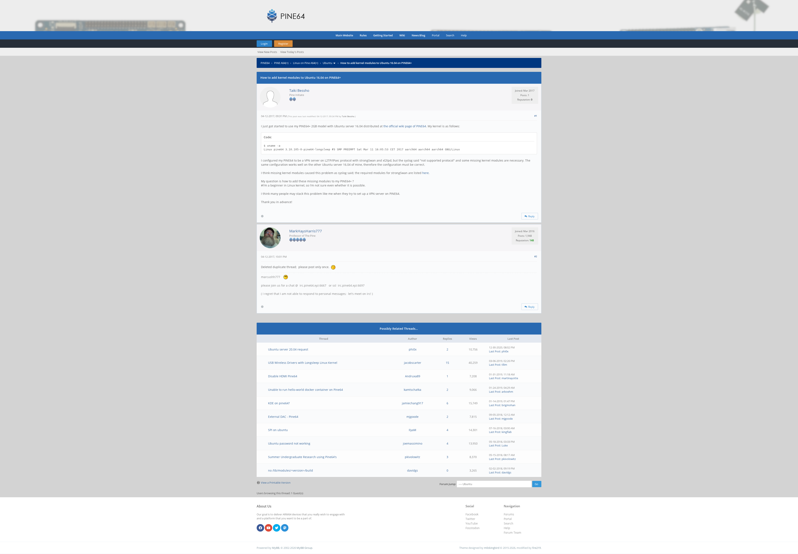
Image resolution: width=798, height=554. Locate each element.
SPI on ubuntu (278, 430)
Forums (509, 514)
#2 (535, 256)
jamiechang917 (412, 403)
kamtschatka (412, 390)
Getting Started (383, 35)
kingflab (507, 432)
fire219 (536, 548)
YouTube (472, 523)
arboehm (507, 391)
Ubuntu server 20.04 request (288, 349)
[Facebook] (260, 528)
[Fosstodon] (284, 528)
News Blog (418, 35)
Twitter (470, 519)
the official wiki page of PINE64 (404, 126)
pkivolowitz (412, 457)
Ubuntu (327, 63)
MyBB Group (304, 548)
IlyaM (412, 430)
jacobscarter (412, 363)
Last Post (494, 351)
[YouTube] (268, 528)
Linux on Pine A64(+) (305, 63)
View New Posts (267, 52)
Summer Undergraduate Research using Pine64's (302, 457)
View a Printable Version (276, 482)
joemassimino (412, 443)
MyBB (275, 548)
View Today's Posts (292, 52)
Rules (363, 35)
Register (283, 43)
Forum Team (512, 532)
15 (447, 363)
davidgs (412, 470)
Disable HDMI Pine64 (282, 376)
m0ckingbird (491, 548)
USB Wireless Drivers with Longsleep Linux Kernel (302, 363)
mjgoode (412, 417)
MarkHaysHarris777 (305, 231)
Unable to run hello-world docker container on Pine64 (305, 390)
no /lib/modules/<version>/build (290, 470)
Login (264, 43)
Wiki (402, 35)
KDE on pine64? (279, 403)
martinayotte (510, 378)
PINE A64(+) (281, 63)
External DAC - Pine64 (283, 417)
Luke (505, 445)
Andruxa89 (412, 376)
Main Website (344, 35)
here (425, 173)
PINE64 (265, 63)
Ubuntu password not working (289, 443)
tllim (504, 364)
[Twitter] (276, 528)
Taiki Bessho (299, 90)
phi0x (412, 349)
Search (450, 35)
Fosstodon (473, 528)
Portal (435, 35)
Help (464, 35)
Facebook (472, 514)
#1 (535, 115)
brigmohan (508, 405)
